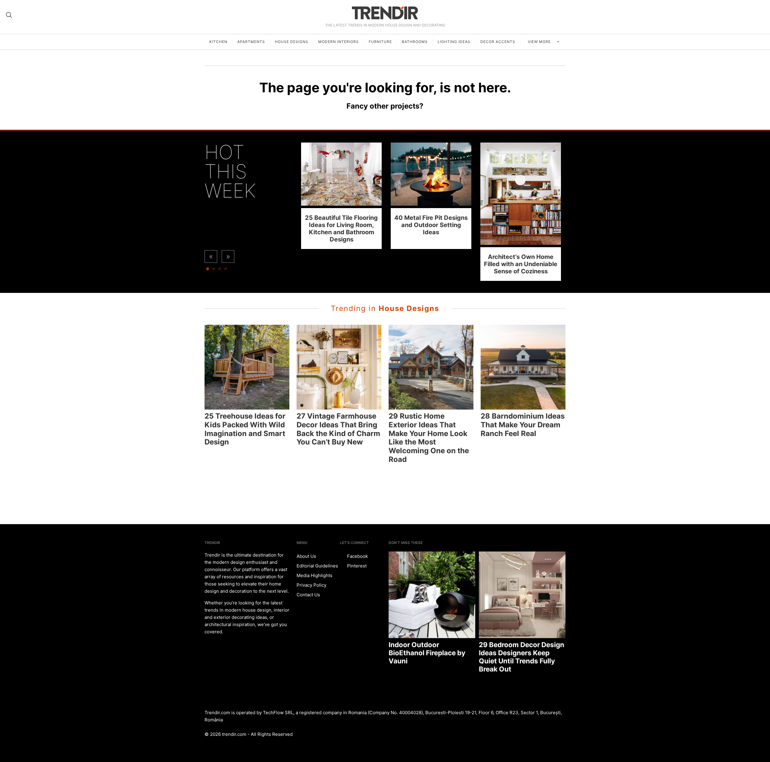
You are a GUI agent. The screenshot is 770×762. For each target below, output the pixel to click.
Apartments (251, 41)
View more (540, 41)
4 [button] (226, 270)
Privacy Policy (311, 585)
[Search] (9, 15)
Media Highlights (314, 575)
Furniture (380, 41)
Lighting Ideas (454, 41)
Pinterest (356, 566)
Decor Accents (497, 41)
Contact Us (308, 595)
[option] (341, 196)
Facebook (357, 556)
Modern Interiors (338, 41)
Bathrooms (415, 41)
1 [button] (208, 270)
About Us (306, 556)
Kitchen (218, 41)
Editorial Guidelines (317, 566)
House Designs (291, 41)
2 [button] (214, 270)
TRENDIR (385, 13)
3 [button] (220, 270)
